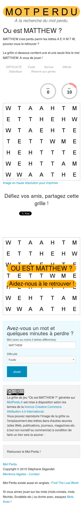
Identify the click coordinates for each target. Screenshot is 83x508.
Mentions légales (14, 474)
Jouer (17, 371)
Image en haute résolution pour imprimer (30, 183)
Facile (31, 67)
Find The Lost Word (64, 482)
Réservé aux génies (43, 71)
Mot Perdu (10, 464)
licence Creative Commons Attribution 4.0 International (34, 409)
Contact (34, 474)
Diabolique (15, 71)
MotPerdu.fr (15, 402)
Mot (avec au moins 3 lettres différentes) (31, 339)
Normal (48, 67)
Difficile (67, 67)
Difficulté (12, 354)
